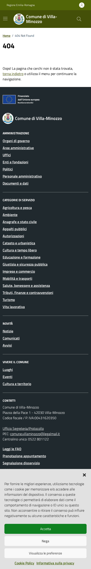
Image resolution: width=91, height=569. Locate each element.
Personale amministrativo (22, 176)
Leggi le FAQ (12, 448)
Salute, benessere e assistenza (26, 285)
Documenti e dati (15, 183)
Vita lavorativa (14, 306)
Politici (8, 169)
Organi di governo (16, 140)
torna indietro (13, 73)
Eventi (7, 376)
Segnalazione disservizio (21, 463)
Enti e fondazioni (15, 162)
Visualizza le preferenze (45, 553)
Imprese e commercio (19, 271)
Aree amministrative (18, 147)
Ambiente (10, 214)
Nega (45, 541)
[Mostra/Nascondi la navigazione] (5, 18)
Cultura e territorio (17, 383)
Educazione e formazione (21, 257)
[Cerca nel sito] (79, 19)
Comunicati (11, 338)
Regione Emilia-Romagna (21, 5)
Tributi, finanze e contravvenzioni (28, 292)
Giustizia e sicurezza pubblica (25, 264)
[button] (84, 474)
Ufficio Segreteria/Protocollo (23, 428)
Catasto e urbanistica (19, 243)
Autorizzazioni (13, 236)
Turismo (9, 299)
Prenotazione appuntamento (24, 456)
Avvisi (7, 345)
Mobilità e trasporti (17, 278)
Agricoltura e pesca (17, 207)
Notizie (8, 331)
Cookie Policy (24, 563)
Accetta (45, 528)
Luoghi (8, 369)
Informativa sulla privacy (55, 563)
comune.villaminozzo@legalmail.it (35, 433)
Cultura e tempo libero (20, 250)
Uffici (7, 155)
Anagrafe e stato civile (20, 221)
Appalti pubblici (15, 228)
